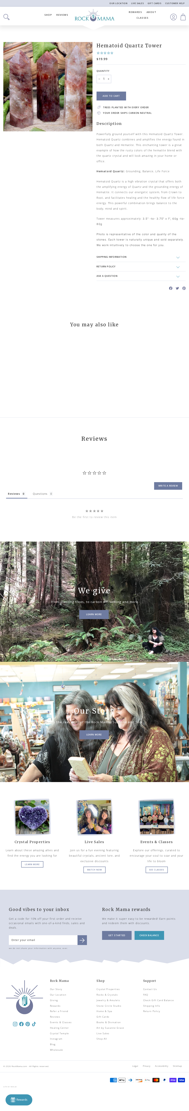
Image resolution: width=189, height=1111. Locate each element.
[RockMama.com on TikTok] (34, 1023)
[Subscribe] (82, 940)
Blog (53, 1044)
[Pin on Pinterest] (184, 287)
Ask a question (107, 276)
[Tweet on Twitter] (177, 287)
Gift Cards (154, 3)
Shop (48, 14)
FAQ (145, 994)
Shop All (102, 1038)
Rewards (135, 12)
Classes (143, 17)
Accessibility (161, 1066)
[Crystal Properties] (32, 817)
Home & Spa (104, 1011)
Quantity (103, 71)
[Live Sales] (95, 817)
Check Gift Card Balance (158, 1000)
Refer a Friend (59, 1011)
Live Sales (137, 3)
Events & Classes (61, 1022)
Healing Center (59, 1027)
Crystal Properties (108, 989)
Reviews (62, 14)
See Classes (156, 869)
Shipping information (112, 256)
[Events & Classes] (157, 817)
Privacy (146, 1066)
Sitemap (177, 1066)
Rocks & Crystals (107, 994)
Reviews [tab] (14, 493)
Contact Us (150, 989)
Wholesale (56, 1049)
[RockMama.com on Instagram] (15, 1023)
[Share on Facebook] (170, 287)
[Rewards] (19, 1099)
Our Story (56, 989)
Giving (54, 1000)
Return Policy (151, 1011)
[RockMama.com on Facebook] (21, 1023)
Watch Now (94, 869)
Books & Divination (109, 1022)
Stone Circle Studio (109, 1005)
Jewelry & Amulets (108, 1000)
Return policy (106, 266)
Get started (116, 935)
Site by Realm (10, 1087)
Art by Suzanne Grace (110, 1027)
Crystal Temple (59, 1033)
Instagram (56, 1038)
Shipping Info (151, 1005)
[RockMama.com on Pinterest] (27, 1023)
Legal (135, 1066)
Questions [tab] (40, 493)
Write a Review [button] (168, 485)
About (151, 12)
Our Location (118, 3)
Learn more (32, 864)
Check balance (149, 935)
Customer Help (175, 3)
